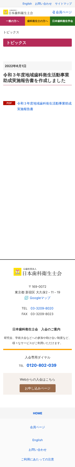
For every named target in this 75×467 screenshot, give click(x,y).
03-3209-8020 (42, 308)
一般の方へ (12, 21)
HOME (37, 413)
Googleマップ (40, 298)
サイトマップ (63, 3)
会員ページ (64, 12)
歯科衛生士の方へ (37, 21)
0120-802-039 (41, 365)
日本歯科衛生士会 (18, 12)
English (27, 3)
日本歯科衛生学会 (62, 21)
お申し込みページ (37, 388)
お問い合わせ (43, 3)
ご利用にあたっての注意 (37, 459)
